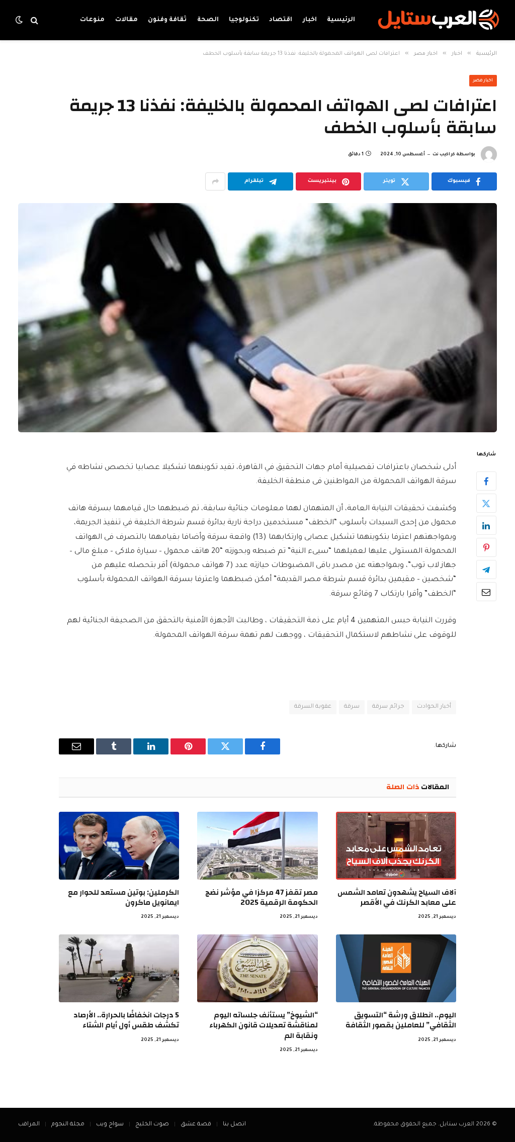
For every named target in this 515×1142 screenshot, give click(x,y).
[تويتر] (486, 503)
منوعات (92, 20)
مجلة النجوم (67, 1124)
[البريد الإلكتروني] (486, 591)
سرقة (352, 707)
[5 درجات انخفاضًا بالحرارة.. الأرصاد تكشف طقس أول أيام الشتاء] (119, 968)
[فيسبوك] (486, 481)
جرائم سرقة (388, 707)
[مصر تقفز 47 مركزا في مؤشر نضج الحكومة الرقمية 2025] (257, 846)
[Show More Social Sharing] (215, 181)
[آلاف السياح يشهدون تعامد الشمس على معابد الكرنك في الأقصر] (396, 846)
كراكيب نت (444, 154)
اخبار (310, 20)
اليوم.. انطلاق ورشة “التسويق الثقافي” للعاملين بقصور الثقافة (401, 1020)
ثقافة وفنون (167, 20)
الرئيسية (341, 20)
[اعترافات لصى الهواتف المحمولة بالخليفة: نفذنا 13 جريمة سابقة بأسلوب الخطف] (257, 317)
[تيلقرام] (486, 569)
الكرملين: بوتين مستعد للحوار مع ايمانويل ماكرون (123, 898)
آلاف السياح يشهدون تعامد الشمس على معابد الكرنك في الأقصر (396, 898)
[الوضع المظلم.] (20, 20)
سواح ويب (110, 1124)
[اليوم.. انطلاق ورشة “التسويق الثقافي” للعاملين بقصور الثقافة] (396, 968)
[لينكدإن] (486, 525)
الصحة (208, 20)
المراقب (29, 1124)
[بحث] (34, 20)
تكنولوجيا (244, 20)
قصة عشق (196, 1124)
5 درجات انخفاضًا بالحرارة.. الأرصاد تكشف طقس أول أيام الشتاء (126, 1020)
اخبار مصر (483, 80)
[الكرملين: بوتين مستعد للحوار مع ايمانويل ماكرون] (119, 846)
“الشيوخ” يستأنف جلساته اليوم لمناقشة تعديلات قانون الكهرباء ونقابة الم (263, 1025)
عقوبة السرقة (312, 707)
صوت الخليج (152, 1124)
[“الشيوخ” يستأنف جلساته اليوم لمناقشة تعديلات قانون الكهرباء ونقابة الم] (257, 968)
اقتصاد (280, 20)
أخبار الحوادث (434, 707)
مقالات (126, 20)
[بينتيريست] (486, 547)
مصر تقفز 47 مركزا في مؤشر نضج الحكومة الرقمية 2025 (261, 898)
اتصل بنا (234, 1124)
